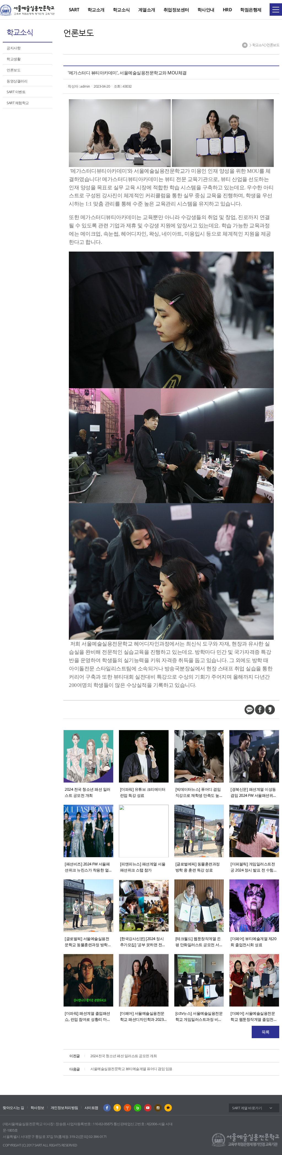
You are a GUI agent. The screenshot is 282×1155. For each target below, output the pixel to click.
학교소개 (96, 10)
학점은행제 (251, 10)
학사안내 (206, 10)
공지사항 (13, 47)
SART (74, 10)
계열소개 (146, 10)
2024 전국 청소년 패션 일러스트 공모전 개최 (113, 1055)
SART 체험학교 (18, 102)
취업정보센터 (176, 10)
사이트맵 (91, 1107)
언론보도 (13, 70)
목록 (266, 1032)
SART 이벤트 (16, 91)
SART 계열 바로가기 (247, 1107)
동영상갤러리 (17, 81)
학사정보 (37, 1107)
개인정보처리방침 (64, 1107)
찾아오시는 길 (13, 1107)
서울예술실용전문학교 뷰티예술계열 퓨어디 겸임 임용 (120, 1068)
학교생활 (13, 58)
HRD (227, 10)
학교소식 (121, 10)
